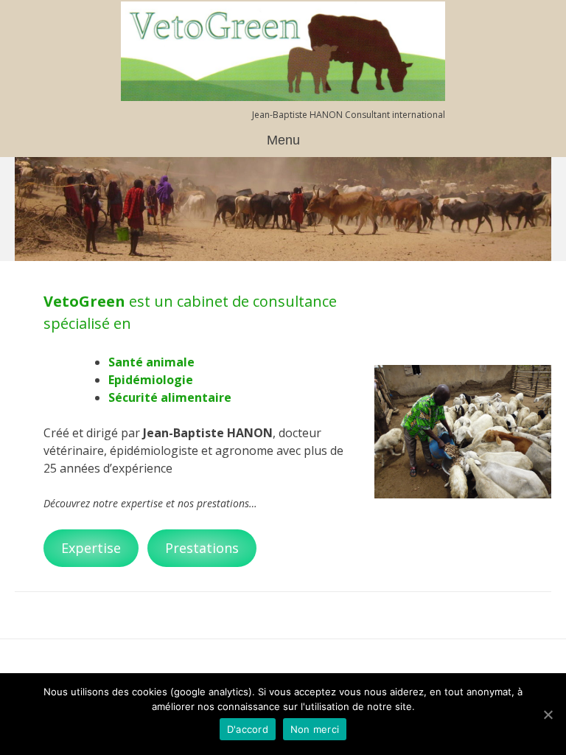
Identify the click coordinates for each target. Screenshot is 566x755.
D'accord (247, 729)
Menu (283, 140)
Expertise (91, 548)
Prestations (202, 548)
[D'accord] (547, 714)
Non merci (314, 729)
